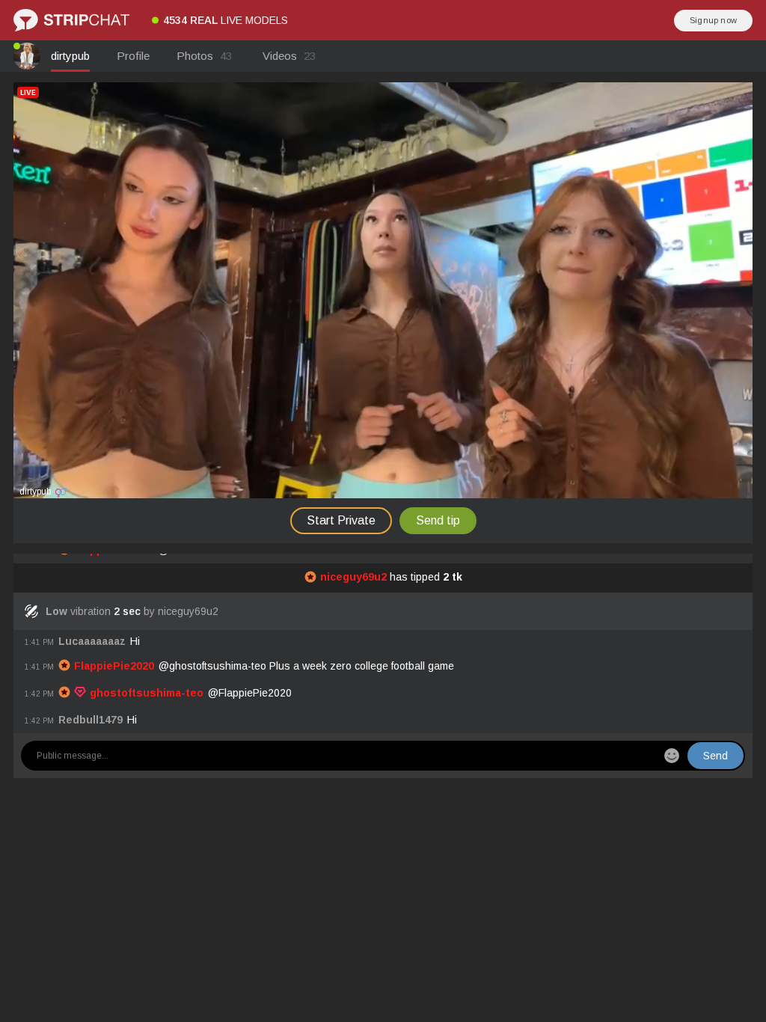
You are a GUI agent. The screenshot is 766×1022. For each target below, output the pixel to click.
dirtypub (70, 55)
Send (715, 756)
